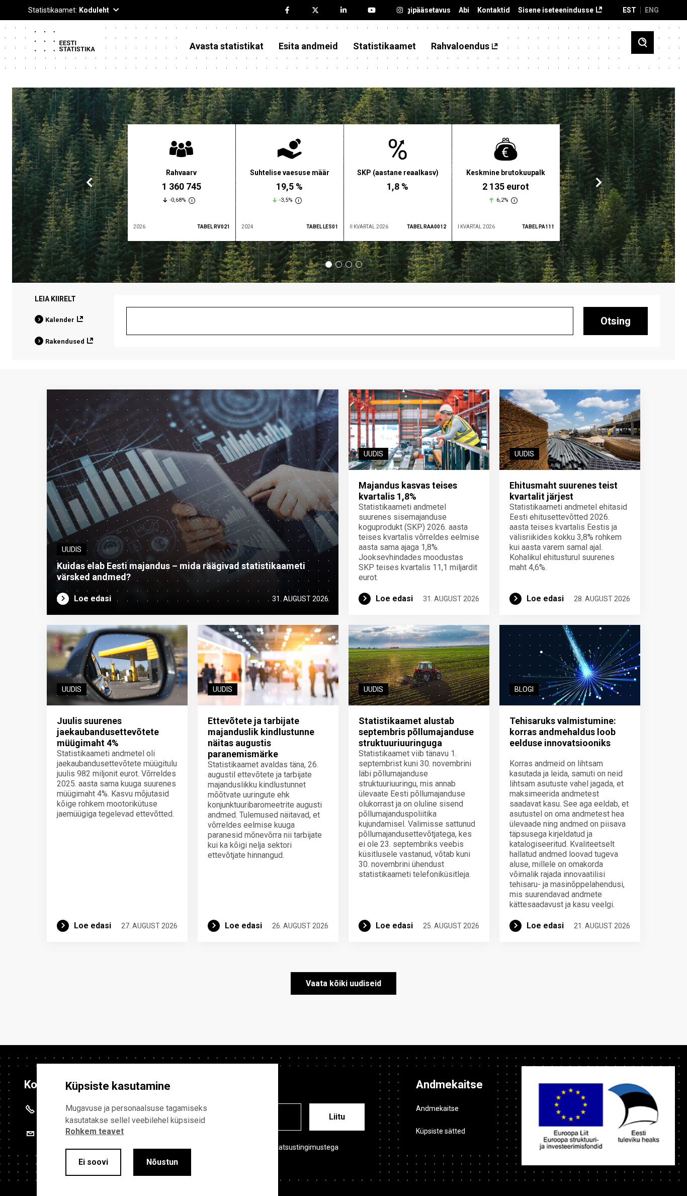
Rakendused (64, 341)
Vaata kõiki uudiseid (343, 983)
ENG (652, 10)
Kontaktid (493, 10)
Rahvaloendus (460, 46)
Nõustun (162, 1162)
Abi (464, 10)
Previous (89, 183)
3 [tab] (349, 264)
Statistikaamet (384, 46)
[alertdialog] (157, 1130)
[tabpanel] (181, 182)
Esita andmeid (308, 46)
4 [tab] (359, 264)
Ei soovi (93, 1162)
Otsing (615, 321)
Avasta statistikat (227, 46)
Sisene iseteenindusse (555, 10)
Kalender (59, 320)
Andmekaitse (437, 1108)
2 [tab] (338, 264)
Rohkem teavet (94, 1131)
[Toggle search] (642, 42)
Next (598, 183)
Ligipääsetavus (425, 10)
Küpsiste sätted (440, 1131)
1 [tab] (328, 264)
